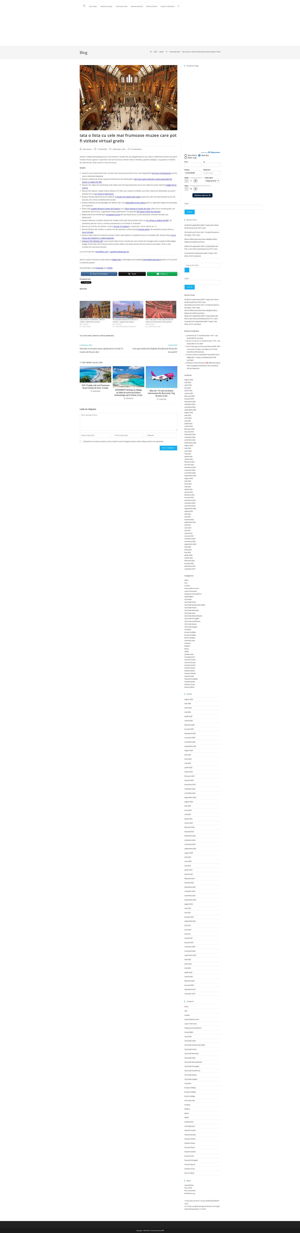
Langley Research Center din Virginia (105, 209)
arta (85, 336)
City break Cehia (190, 602)
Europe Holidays (190, 632)
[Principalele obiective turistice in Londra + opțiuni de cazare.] (128, 309)
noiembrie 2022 (189, 503)
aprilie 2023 (188, 489)
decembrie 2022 (189, 500)
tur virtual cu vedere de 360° (157, 220)
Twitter (110, 268)
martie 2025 (188, 426)
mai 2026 (187, 388)
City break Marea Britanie (193, 616)
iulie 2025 (187, 415)
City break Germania (191, 610)
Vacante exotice (189, 665)
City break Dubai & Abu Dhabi (194, 605)
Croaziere (187, 629)
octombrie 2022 (189, 506)
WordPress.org (189, 1193)
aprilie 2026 (188, 391)
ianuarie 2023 (189, 497)
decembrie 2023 (189, 467)
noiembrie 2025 (189, 404)
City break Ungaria (190, 627)
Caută (186, 278)
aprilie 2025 (188, 423)
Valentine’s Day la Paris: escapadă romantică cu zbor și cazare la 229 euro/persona (203, 365)
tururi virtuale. (88, 232)
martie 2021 (188, 533)
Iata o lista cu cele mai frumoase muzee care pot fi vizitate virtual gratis (206, 52)
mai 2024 (187, 454)
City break (187, 599)
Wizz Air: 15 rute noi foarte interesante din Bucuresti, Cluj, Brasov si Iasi (161, 393)
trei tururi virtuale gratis (161, 173)
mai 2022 (187, 517)
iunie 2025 (187, 418)
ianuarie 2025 (189, 432)
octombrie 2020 (189, 541)
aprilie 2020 (188, 555)
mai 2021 (187, 530)
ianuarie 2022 (189, 519)
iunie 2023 (187, 484)
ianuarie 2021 (189, 536)
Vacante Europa (189, 662)
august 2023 (188, 478)
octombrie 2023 (189, 473)
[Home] (151, 52)
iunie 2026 (187, 385)
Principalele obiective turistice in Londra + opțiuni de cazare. (125, 320)
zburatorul (87, 149)
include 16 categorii (121, 226)
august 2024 (188, 445)
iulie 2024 (187, 448)
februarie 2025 (189, 429)
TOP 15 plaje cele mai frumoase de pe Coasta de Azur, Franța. (95, 386)
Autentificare (188, 1185)
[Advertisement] (151, 28)
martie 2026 (188, 393)
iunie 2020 (187, 550)
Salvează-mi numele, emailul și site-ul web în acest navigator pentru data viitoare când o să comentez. (123, 441)
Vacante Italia (189, 676)
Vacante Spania (189, 682)
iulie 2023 (187, 481)
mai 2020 (187, 552)
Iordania (187, 643)
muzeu (89, 336)
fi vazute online (144, 229)
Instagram (99, 268)
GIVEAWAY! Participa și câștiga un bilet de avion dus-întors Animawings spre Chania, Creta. (128, 392)
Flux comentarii (189, 1191)
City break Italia (189, 613)
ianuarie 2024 (189, 465)
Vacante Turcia (189, 684)
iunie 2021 (187, 528)
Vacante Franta (189, 668)
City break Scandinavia (192, 621)
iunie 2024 (187, 451)
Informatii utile (118, 149)
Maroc (186, 649)
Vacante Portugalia (191, 679)
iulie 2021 (187, 525)
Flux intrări (188, 1188)
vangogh (96, 336)
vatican (102, 336)
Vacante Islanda (189, 673)
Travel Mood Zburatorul (151, 259)
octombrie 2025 (189, 407)
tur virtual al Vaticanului (104, 194)
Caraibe (187, 586)
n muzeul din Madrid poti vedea (128, 197)
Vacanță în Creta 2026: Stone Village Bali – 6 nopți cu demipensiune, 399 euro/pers (203, 357)
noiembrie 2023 (189, 470)
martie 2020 (188, 558)
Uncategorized (189, 657)
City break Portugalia (191, 618)
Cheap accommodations (192, 594)
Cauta (186, 203)
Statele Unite (188, 654)
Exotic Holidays (189, 638)
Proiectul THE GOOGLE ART (92, 241)
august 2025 (188, 412)
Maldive (187, 646)
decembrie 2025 (189, 402)
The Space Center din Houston (149, 211)
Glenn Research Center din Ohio (137, 209)
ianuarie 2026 (189, 399)
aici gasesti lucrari (113, 214)
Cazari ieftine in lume (191, 588)
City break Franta (190, 608)
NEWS (186, 651)
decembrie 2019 (189, 566)
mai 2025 (187, 421)
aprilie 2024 (188, 456)
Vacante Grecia (189, 671)
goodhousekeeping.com (119, 252)
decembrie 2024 (189, 434)
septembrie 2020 (190, 544)
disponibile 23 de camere (135, 203)
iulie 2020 (187, 547)
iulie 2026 (187, 382)
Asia (185, 583)
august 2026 (188, 380)
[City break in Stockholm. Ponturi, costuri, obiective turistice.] (95, 309)
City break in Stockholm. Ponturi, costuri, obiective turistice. (92, 320)
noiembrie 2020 (189, 539)
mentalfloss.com (101, 252)
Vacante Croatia (189, 660)
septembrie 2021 (190, 522)
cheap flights (188, 597)
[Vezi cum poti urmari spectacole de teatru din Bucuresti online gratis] (161, 309)
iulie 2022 (187, 514)
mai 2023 (187, 487)
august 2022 (188, 511)
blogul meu (116, 259)
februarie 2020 (189, 561)
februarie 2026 (189, 396)
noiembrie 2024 (189, 437)
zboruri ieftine (189, 687)
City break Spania (190, 624)
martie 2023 (188, 492)
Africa (186, 580)
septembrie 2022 (190, 508)
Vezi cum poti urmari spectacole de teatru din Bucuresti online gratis (159, 320)
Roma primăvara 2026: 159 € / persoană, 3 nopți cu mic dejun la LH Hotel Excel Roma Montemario (203, 349)
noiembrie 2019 (189, 569)
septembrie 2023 (190, 476)
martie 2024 (188, 459)
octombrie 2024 (189, 440)
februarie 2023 (189, 495)
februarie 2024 (189, 462)
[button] (84, 6)
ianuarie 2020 (189, 563)
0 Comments (136, 149)
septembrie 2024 (190, 443)
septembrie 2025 (190, 410)
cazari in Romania (190, 591)
